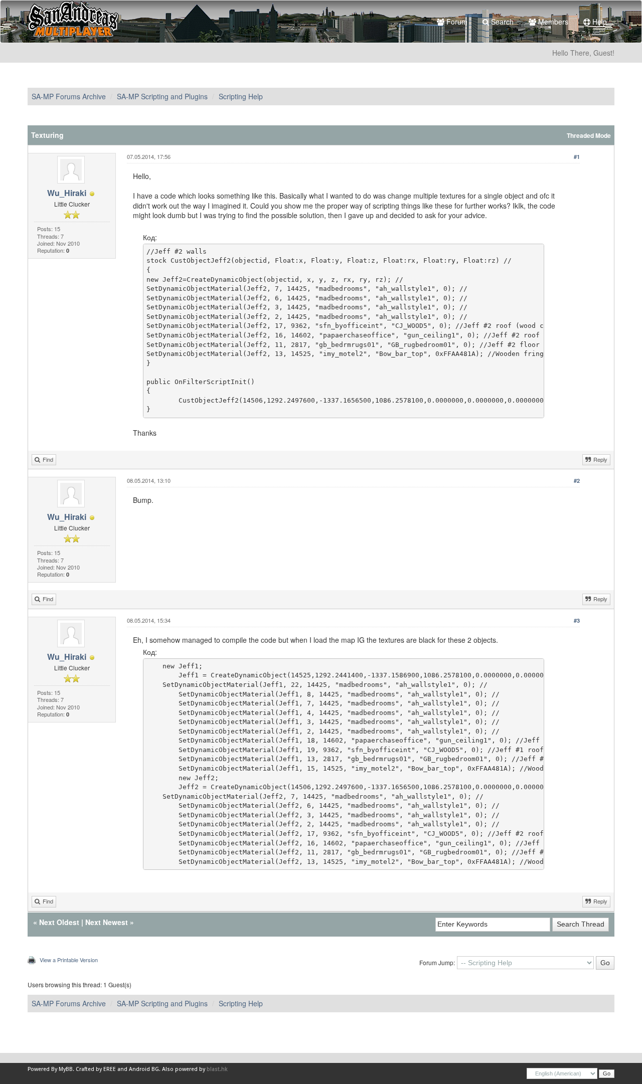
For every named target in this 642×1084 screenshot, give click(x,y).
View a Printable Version (69, 960)
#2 (577, 480)
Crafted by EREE (96, 1069)
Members (552, 22)
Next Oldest (59, 922)
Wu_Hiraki (66, 193)
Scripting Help (241, 96)
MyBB (66, 1069)
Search (501, 22)
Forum (455, 22)
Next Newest (106, 922)
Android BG (144, 1069)
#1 (577, 156)
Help (598, 22)
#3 (577, 620)
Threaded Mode (589, 135)
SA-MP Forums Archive (69, 96)
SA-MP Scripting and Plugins (162, 96)
